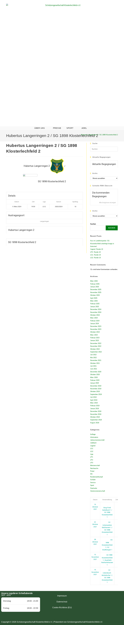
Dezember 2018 (95, 411)
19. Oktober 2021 (95, 507)
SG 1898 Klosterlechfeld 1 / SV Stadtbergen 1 (107, 545)
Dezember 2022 (95, 343)
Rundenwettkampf (96, 477)
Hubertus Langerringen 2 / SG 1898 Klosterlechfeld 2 (99, 135)
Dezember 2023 (95, 326)
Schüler (93, 480)
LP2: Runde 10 (95, 252)
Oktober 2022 (95, 349)
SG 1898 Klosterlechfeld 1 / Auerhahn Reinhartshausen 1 (107, 560)
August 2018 (94, 423)
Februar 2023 (94, 338)
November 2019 (95, 389)
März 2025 (94, 301)
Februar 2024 (94, 321)
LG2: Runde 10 (95, 258)
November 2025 (95, 292)
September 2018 (96, 420)
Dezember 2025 (95, 289)
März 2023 (94, 335)
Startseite (93, 488)
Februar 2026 (94, 284)
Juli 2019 (93, 397)
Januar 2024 (94, 323)
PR (91, 474)
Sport (92, 485)
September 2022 (96, 352)
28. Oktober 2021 (95, 542)
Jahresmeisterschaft (97, 440)
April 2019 (93, 400)
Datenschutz (62, 602)
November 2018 (95, 414)
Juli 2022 (93, 355)
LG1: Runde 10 (95, 255)
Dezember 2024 (95, 309)
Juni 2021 (93, 369)
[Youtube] (110, 599)
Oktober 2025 (95, 295)
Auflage (93, 434)
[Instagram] (103, 599)
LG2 (91, 451)
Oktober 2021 (95, 363)
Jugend (92, 446)
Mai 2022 (93, 357)
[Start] (77, 135)
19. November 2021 (95, 572)
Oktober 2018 (95, 417)
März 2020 (94, 377)
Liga (91, 454)
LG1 (91, 448)
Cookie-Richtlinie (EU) (62, 607)
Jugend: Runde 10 (96, 249)
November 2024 (95, 312)
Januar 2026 (94, 287)
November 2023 (95, 329)
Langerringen (44, 221)
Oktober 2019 (95, 391)
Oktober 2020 (95, 374)
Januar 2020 (94, 383)
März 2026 (94, 281)
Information (94, 437)
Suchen (93, 224)
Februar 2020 (94, 380)
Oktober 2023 (95, 332)
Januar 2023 (94, 340)
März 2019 (94, 403)
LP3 (91, 463)
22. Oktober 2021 (95, 524)
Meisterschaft (95, 465)
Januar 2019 (94, 408)
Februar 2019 (94, 406)
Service (93, 482)
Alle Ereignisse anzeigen (107, 202)
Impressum (62, 596)
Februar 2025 (94, 304)
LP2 (91, 460)
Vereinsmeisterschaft (97, 491)
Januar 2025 (94, 306)
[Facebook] (97, 599)
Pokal (92, 471)
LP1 (91, 457)
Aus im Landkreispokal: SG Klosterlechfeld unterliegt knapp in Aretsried (102, 243)
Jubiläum (93, 443)
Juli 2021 (93, 366)
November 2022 (95, 346)
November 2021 (95, 360)
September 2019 (96, 394)
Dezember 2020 (95, 372)
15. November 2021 (95, 557)
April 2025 (93, 298)
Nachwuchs (94, 468)
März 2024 (94, 318)
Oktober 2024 (95, 315)
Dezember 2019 (95, 386)
